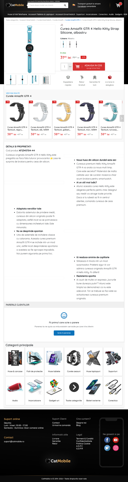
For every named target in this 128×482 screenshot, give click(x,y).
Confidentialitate (84, 441)
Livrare (55, 438)
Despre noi (81, 423)
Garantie (56, 441)
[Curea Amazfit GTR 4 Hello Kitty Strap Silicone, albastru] (63, 44)
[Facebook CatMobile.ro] (108, 439)
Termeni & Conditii (84, 438)
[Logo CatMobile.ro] (15, 5)
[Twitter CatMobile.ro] (108, 447)
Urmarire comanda (61, 425)
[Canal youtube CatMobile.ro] (116, 439)
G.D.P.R (79, 448)
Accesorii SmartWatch (27, 20)
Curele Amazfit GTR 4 (72, 20)
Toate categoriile (12, 20)
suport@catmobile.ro (14, 441)
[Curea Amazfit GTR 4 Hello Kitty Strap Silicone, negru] (77, 44)
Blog (78, 425)
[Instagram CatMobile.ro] (116, 447)
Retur (55, 443)
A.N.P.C (79, 446)
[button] (122, 118)
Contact (56, 423)
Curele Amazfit (58, 20)
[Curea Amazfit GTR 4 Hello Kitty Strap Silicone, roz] (70, 44)
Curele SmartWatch (44, 20)
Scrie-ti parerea (64, 333)
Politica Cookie (83, 443)
